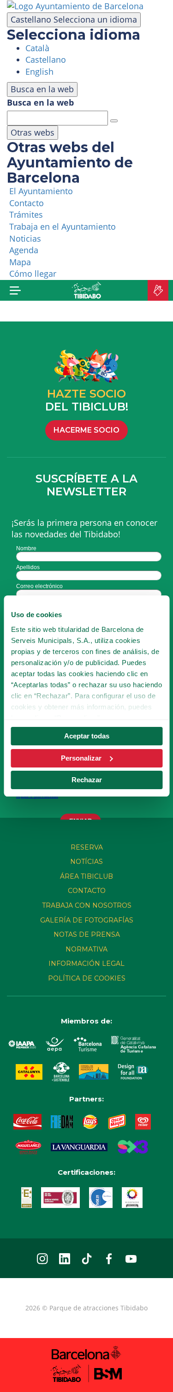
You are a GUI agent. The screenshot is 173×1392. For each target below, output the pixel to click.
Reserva (87, 847)
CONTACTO (87, 890)
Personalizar (81, 758)
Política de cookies (86, 978)
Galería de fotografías (86, 920)
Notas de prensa (87, 934)
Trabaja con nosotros (86, 905)
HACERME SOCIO (86, 430)
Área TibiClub (86, 876)
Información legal (86, 963)
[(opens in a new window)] (75, 5)
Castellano (74, 19)
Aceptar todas (86, 736)
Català (37, 48)
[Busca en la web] (114, 120)
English (39, 71)
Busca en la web (40, 102)
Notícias (86, 861)
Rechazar (87, 780)
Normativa (86, 949)
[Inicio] (86, 290)
